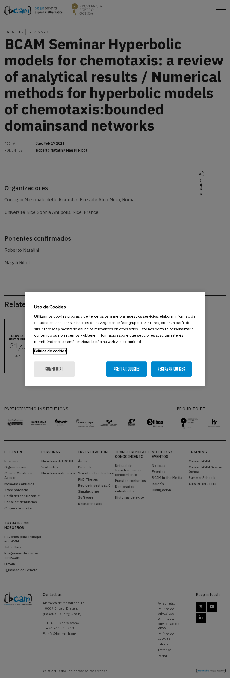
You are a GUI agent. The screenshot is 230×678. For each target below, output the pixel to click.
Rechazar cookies (171, 368)
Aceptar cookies (127, 368)
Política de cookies (50, 351)
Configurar (54, 368)
